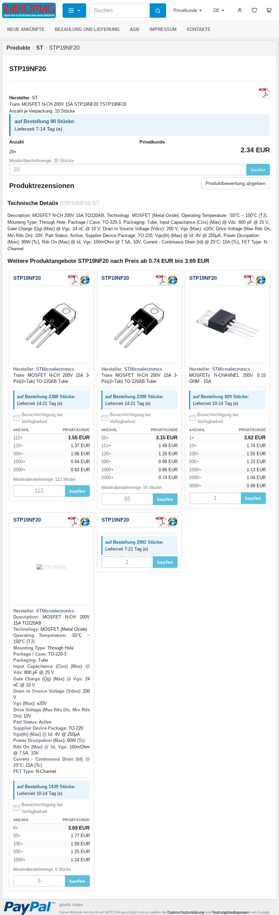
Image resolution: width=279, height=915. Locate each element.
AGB (134, 29)
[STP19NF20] (84, 280)
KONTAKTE (199, 29)
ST (35, 97)
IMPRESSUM (163, 29)
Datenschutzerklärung (185, 912)
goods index (71, 904)
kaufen (258, 169)
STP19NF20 (27, 278)
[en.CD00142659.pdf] (264, 93)
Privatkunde (185, 10)
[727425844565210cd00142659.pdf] (73, 280)
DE (216, 10)
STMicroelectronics (55, 369)
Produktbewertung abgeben (235, 183)
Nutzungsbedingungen (230, 912)
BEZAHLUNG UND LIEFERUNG (87, 29)
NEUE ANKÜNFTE (26, 29)
